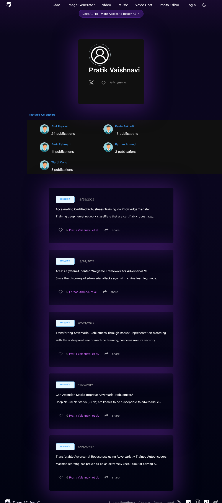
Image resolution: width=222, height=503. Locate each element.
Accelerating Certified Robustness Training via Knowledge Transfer (103, 209)
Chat (56, 5)
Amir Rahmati (60, 144)
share (116, 230)
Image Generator (81, 5)
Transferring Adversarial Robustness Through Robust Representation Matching (111, 333)
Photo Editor (170, 5)
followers (118, 83)
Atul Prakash (60, 126)
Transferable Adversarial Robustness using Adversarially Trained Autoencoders (111, 456)
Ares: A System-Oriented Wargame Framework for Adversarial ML (102, 271)
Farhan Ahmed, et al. (83, 292)
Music (123, 5)
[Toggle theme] (204, 5)
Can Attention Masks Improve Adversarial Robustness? (94, 395)
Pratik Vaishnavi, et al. (84, 230)
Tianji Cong (59, 162)
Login (191, 5)
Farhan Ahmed (125, 144)
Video (106, 5)
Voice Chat (143, 5)
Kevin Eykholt (124, 126)
